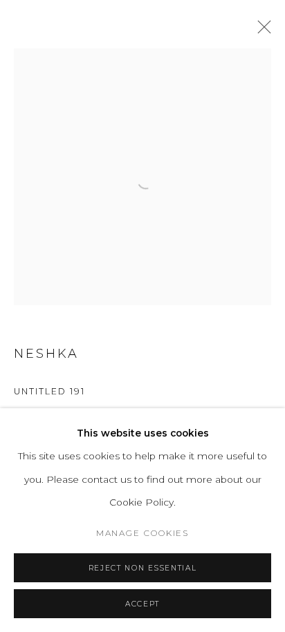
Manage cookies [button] (143, 533)
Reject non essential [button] (142, 568)
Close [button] (260, 31)
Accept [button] (142, 604)
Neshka (46, 353)
